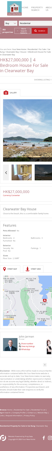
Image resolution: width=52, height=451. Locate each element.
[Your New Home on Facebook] (44, 438)
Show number (27, 343)
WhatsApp (25, 349)
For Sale (42, 49)
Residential (32, 49)
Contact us (31, 413)
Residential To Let (38, 410)
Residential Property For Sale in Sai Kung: (18, 426)
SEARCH (41, 31)
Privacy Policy (29, 415)
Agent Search (5, 413)
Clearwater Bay (12, 52)
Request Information (14, 415)
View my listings (28, 346)
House (23, 52)
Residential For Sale (21, 410)
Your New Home (19, 49)
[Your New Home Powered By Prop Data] (3, 438)
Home (9, 410)
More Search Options (23, 31)
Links (2, 415)
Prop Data (29, 436)
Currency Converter (11, 195)
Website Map (43, 413)
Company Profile (19, 413)
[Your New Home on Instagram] (50, 438)
